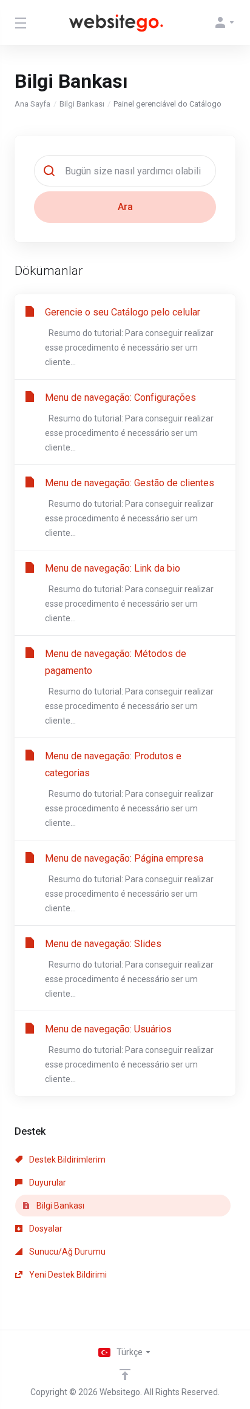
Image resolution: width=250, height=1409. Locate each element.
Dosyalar (44, 1228)
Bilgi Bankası (81, 103)
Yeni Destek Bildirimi (67, 1274)
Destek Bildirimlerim (66, 1159)
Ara (125, 207)
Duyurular (46, 1182)
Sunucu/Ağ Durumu (66, 1251)
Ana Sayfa (32, 103)
